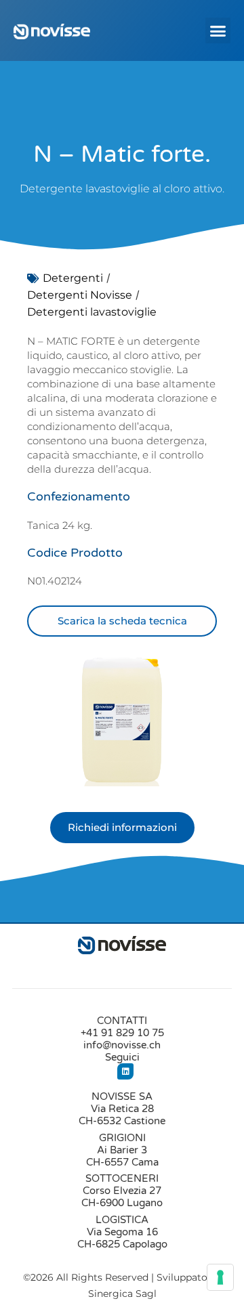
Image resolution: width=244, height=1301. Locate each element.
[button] (218, 30)
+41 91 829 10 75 (122, 1033)
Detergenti (73, 278)
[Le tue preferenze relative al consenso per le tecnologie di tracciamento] (220, 1277)
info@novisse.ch (122, 1045)
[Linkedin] (125, 1071)
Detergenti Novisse (79, 295)
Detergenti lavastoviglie (92, 311)
